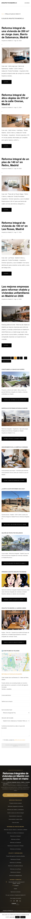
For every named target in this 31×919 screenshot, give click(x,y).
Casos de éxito (15, 822)
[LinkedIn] (20, 901)
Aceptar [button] (17, 917)
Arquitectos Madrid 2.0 (9, 3)
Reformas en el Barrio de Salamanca (15, 832)
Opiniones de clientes (15, 891)
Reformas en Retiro (15, 839)
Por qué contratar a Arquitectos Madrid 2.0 (15, 895)
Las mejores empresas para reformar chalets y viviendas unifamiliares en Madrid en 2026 (15, 291)
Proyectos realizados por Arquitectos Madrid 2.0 (16, 564)
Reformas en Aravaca (15, 872)
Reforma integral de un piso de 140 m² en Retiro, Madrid (15, 162)
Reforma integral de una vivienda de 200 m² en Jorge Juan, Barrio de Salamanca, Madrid (15, 32)
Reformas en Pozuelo (15, 859)
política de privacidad (19, 740)
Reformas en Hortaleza (15, 849)
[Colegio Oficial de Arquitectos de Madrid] (15, 904)
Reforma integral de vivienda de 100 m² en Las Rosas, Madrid (15, 226)
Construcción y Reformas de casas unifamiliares (16, 400)
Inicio (3, 14)
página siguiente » (6, 361)
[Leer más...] (8, 82)
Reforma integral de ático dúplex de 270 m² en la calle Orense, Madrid (15, 99)
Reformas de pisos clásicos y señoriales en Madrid (15, 829)
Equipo (15, 888)
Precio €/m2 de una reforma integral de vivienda (16, 525)
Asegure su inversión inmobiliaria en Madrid (15, 481)
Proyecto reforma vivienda (16, 803)
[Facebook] (11, 901)
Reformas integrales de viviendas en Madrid (15, 439)
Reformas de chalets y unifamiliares (15, 809)
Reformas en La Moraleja (15, 862)
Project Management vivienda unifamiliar (15, 856)
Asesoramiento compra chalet (15, 819)
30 (26, 358)
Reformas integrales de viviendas (15, 806)
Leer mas (12, 917)
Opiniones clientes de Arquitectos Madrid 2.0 (15, 600)
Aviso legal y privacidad (15, 898)
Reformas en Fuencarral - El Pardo (15, 845)
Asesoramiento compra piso (15, 816)
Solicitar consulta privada (15, 795)
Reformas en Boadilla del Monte (15, 865)
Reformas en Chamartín (15, 842)
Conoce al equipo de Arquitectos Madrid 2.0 (15, 643)
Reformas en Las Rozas (15, 869)
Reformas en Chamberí (15, 836)
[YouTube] (17, 901)
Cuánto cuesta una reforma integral (15, 812)
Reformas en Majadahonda (15, 875)
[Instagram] (14, 901)
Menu (28, 3)
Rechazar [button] (23, 917)
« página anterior (6, 358)
